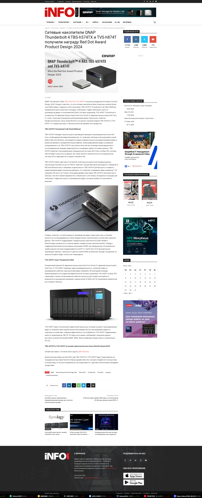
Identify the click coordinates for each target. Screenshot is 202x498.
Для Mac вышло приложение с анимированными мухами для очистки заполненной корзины (59, 400)
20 (150, 282)
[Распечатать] (93, 385)
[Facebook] (144, 1)
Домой (47, 28)
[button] (154, 22)
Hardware (63, 28)
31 (135, 290)
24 (135, 286)
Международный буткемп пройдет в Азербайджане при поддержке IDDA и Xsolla (106, 434)
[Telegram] (83, 385)
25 (140, 286)
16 (130, 282)
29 (125, 290)
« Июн (125, 293)
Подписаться (153, 37)
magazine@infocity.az (91, 478)
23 (130, 286)
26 (145, 286)
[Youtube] (156, 1)
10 (135, 278)
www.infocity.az (111, 468)
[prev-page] (46, 439)
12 (145, 278)
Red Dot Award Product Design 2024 (66, 372)
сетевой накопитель (52, 375)
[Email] (88, 385)
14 (155, 278)
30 (130, 290)
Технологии (54, 28)
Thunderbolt (91, 372)
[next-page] (49, 439)
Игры (97, 429)
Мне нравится (127, 37)
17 (135, 282)
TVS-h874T (80, 102)
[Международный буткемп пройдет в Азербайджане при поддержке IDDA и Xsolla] (106, 422)
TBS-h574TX (69, 102)
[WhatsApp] (79, 385)
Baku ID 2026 (129, 112)
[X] (153, 1)
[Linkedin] (150, 1)
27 (150, 286)
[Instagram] (147, 1)
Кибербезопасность (76, 429)
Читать (135, 37)
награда (108, 372)
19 (145, 282)
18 (140, 282)
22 (125, 286)
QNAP (52, 372)
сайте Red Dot (83, 352)
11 (140, 278)
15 (125, 282)
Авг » (130, 293)
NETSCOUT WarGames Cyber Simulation (138, 106)
